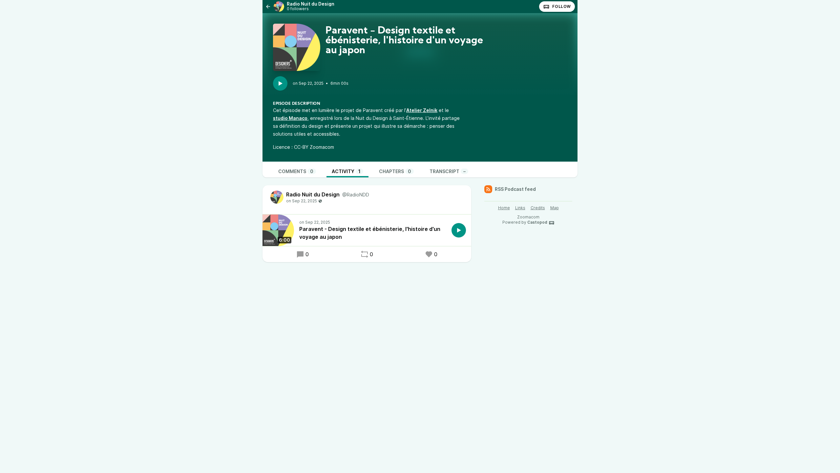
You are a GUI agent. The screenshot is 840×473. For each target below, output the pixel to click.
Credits (538, 207)
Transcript (448, 171)
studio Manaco (290, 118)
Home (504, 207)
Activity (346, 171)
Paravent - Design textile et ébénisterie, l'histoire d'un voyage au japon (369, 233)
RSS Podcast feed (515, 189)
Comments (295, 171)
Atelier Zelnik (421, 110)
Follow (561, 6)
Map (554, 207)
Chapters (395, 171)
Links (520, 207)
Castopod (537, 222)
